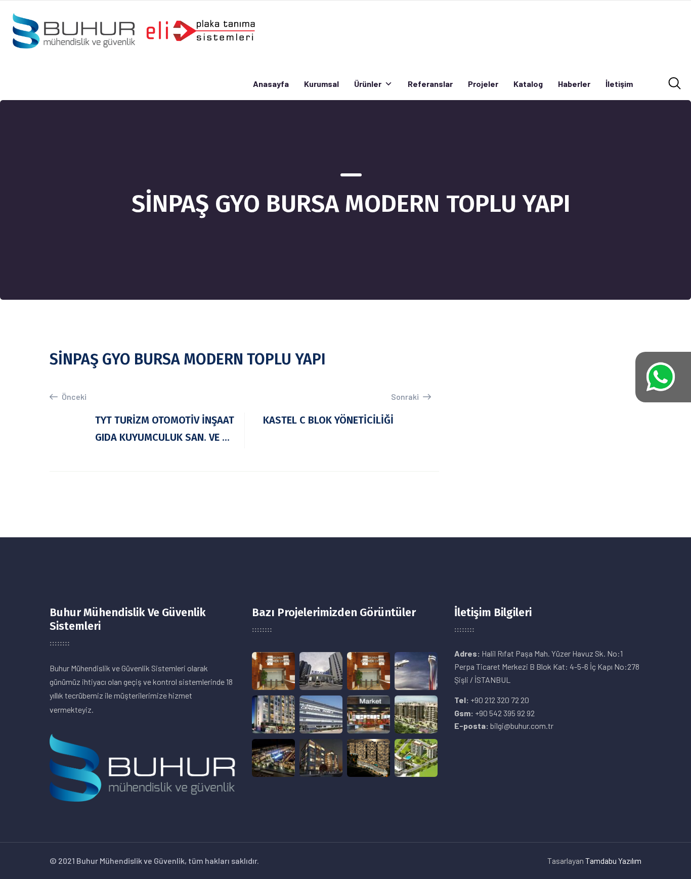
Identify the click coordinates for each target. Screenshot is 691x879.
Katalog (528, 83)
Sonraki (405, 396)
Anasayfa (271, 83)
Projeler (483, 83)
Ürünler (367, 83)
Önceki (73, 396)
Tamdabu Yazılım (613, 860)
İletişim (619, 83)
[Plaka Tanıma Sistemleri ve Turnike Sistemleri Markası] (133, 29)
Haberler (574, 83)
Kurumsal (321, 83)
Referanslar (430, 83)
